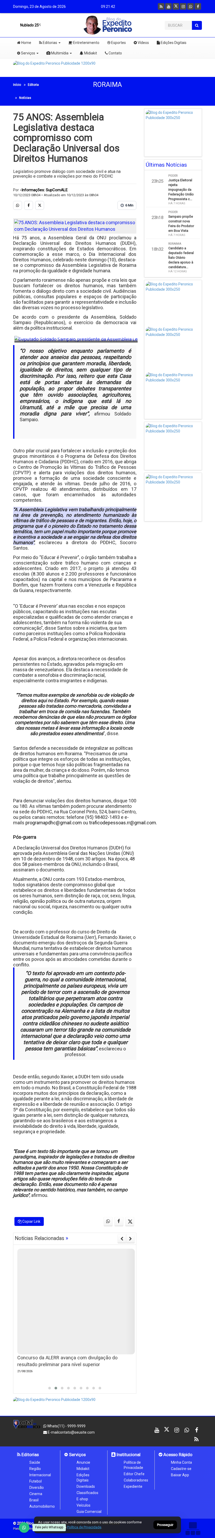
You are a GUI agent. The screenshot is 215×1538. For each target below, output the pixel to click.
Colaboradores (136, 1480)
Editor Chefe (134, 1474)
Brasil (34, 1500)
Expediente (133, 1486)
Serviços (27, 53)
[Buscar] (197, 25)
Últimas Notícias (166, 165)
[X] (176, 6)
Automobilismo (42, 1506)
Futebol (35, 1481)
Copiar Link (31, 1221)
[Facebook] (198, 6)
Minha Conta (181, 1462)
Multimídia (59, 53)
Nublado (29, 25)
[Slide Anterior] (121, 1238)
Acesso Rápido (177, 1454)
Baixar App (180, 1475)
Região (35, 1469)
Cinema (35, 1494)
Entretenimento (85, 43)
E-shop (82, 1499)
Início (17, 85)
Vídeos (143, 43)
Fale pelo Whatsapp (49, 1527)
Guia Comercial (89, 1511)
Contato (115, 53)
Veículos (83, 1505)
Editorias (49, 43)
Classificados (87, 1493)
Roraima (107, 84)
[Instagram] (183, 6)
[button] (49, 1388)
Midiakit (90, 53)
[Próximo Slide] (130, 1238)
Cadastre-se (181, 1469)
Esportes (118, 43)
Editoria (33, 85)
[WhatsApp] (24, 1527)
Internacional (40, 1475)
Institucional (128, 1454)
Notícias (25, 98)
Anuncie (83, 1462)
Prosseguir (165, 1525)
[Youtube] (168, 6)
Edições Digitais (173, 43)
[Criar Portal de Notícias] (193, 1528)
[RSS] (161, 6)
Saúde (34, 1462)
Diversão (36, 1487)
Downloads (86, 1486)
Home (25, 43)
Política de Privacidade (133, 1465)
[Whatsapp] (190, 6)
